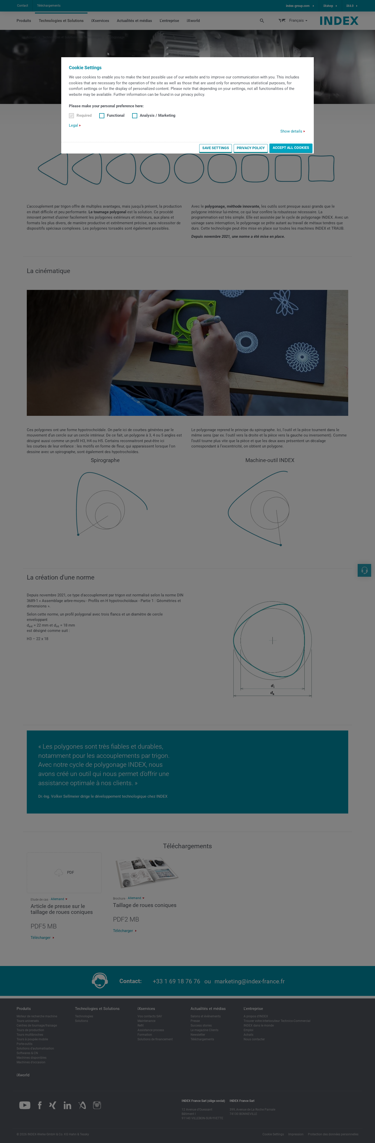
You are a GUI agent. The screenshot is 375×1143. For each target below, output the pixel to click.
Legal (73, 125)
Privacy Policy (251, 148)
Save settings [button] (215, 148)
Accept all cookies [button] (291, 148)
